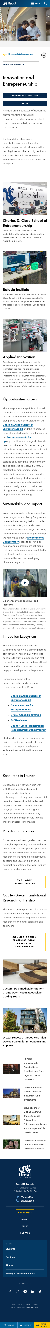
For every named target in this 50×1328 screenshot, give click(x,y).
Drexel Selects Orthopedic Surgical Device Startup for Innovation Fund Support (25, 1041)
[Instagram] (17, 1291)
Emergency (25, 1212)
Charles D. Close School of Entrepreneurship (25, 223)
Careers (25, 1233)
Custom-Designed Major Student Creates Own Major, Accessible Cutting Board (23, 992)
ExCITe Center (19, 720)
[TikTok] (40, 1291)
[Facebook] (10, 1291)
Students (10, 1249)
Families (10, 1257)
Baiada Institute (16, 289)
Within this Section (12, 64)
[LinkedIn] (32, 1291)
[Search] (44, 3)
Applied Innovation (19, 357)
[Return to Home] (9, 3)
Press (25, 1226)
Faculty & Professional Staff (20, 1273)
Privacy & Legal (32, 1307)
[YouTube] (25, 1291)
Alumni (9, 1265)
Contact (25, 1219)
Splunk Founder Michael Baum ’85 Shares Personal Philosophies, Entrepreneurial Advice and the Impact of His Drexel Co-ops (35, 1120)
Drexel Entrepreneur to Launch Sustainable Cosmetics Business (35, 1144)
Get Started (29, 1325)
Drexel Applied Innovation (26, 715)
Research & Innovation (20, 54)
